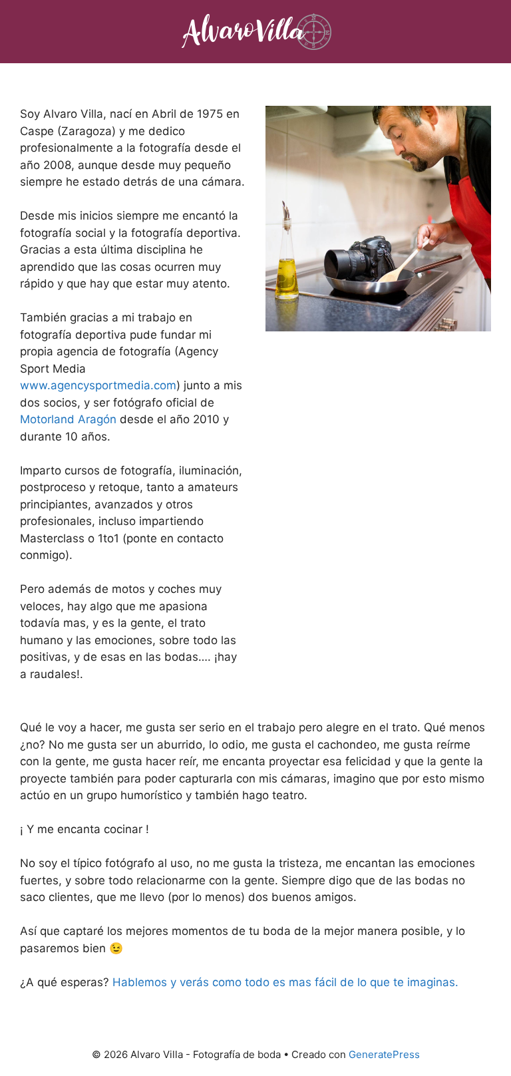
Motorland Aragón (68, 419)
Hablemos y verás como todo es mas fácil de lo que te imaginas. (285, 982)
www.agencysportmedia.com (98, 385)
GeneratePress (384, 1054)
